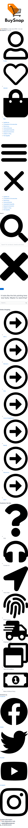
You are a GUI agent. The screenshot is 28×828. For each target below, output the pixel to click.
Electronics (6, 126)
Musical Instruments (8, 132)
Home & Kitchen (7, 128)
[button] (14, 167)
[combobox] (14, 244)
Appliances (6, 122)
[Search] (2, 289)
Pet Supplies (6, 135)
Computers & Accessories (10, 124)
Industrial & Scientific (8, 130)
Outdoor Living (7, 133)
